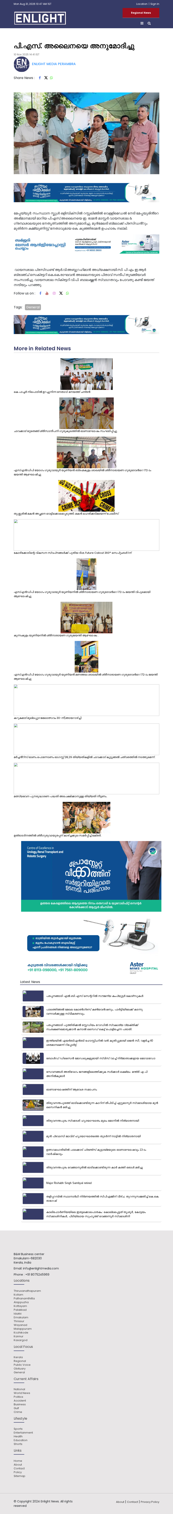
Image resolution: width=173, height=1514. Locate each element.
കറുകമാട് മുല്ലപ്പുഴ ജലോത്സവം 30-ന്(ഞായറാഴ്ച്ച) (48, 718)
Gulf (16, 1408)
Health (18, 1436)
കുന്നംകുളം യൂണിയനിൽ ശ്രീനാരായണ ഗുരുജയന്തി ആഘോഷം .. (56, 635)
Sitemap (19, 1476)
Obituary (20, 1369)
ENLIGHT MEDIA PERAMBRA (54, 64)
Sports (18, 1429)
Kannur (18, 1336)
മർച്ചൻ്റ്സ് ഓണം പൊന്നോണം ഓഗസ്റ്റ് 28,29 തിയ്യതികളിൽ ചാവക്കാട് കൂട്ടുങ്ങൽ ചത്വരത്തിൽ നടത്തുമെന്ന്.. (85, 757)
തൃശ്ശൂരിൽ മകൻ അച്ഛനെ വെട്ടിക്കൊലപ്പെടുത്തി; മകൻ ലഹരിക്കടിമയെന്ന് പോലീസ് (66, 514)
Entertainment (23, 1433)
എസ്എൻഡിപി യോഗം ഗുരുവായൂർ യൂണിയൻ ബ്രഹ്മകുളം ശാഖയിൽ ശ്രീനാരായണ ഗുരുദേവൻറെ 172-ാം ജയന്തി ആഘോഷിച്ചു (82, 472)
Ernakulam (21, 1317)
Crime (18, 1412)
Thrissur (19, 1321)
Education (20, 1440)
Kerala (18, 1357)
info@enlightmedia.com (41, 1268)
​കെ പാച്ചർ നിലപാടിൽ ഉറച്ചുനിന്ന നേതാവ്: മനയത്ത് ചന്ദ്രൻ (52, 392)
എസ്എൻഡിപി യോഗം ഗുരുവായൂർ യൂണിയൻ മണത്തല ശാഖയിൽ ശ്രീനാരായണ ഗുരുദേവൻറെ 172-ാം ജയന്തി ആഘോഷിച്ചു (86, 677)
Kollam (18, 1295)
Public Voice (22, 1365)
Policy (18, 1472)
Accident (20, 1401)
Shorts (18, 1444)
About (18, 1465)
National (19, 1389)
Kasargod (20, 1340)
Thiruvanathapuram (27, 1291)
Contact (19, 1468)
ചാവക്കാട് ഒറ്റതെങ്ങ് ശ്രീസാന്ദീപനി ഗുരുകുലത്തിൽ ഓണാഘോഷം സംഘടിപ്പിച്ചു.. (66, 431)
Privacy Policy (150, 1502)
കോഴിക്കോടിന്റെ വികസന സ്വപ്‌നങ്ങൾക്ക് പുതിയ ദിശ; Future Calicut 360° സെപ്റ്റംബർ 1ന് (72, 553)
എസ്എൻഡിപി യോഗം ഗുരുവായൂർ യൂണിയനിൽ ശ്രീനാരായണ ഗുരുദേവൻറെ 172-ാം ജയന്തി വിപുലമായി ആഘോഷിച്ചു (82, 594)
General (33, 307)
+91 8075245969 (37, 1274)
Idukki (18, 1314)
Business (20, 1404)
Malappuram (23, 1329)
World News (22, 1393)
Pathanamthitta (24, 1298)
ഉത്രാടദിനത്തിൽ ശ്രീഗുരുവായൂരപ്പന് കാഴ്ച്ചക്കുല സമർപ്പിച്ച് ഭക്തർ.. (58, 835)
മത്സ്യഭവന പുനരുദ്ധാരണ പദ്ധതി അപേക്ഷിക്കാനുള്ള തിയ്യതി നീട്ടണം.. (61, 796)
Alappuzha (21, 1302)
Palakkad (20, 1310)
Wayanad (20, 1325)
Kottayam (20, 1306)
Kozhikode (21, 1333)
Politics (18, 1397)
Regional (20, 1361)
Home (18, 1461)
